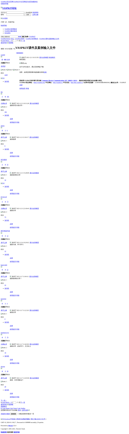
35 (2, 59)
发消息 (7, 81)
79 (7, 337)
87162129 (4, 197)
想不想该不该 (5, 231)
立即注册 (35, 14)
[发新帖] (10, 43)
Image (8, 408)
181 (8, 96)
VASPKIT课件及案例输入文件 (49, 39)
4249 (8, 59)
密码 (2, 14)
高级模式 (4, 406)
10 (8, 41)
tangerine (3, 299)
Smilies (23, 408)
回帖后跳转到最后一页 (26, 414)
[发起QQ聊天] (3, 78)
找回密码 (35, 12)
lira (2, 92)
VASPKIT (32, 36)
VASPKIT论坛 (5, 39)
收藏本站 (35, 1)
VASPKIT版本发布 (11, 31)
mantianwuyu (5, 332)
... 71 (10, 41)
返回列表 (4, 43)
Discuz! (10, 425)
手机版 (12, 419)
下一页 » (3, 400)
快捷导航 (4, 25)
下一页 (22, 41)
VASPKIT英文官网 (7, 1)
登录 (19, 410)
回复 (45, 72)
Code (18, 408)
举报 (27, 88)
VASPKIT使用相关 (11, 29)
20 (7, 371)
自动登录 (29, 12)
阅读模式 (52, 57)
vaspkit (3, 55)
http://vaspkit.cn (58, 82)
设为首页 (28, 1)
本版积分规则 (5, 414)
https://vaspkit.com (39, 82)
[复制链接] (19, 53)
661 (5, 59)
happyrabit (4, 265)
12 (7, 236)
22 (7, 269)
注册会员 (4, 103)
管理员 (3, 66)
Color (4, 408)
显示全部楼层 (43, 57)
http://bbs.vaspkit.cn (77, 82)
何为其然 (4, 159)
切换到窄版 (4, 3)
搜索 (19, 36)
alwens (3, 366)
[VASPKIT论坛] (9, 8)
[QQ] (3, 419)
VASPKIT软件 (19, 39)
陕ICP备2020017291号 (38, 419)
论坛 (7, 33)
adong (2, 126)
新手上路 (4, 137)
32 (7, 164)
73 (7, 201)
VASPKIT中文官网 (19, 1)
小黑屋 (17, 419)
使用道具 (22, 88)
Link (11, 408)
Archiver (7, 419)
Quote (15, 408)
